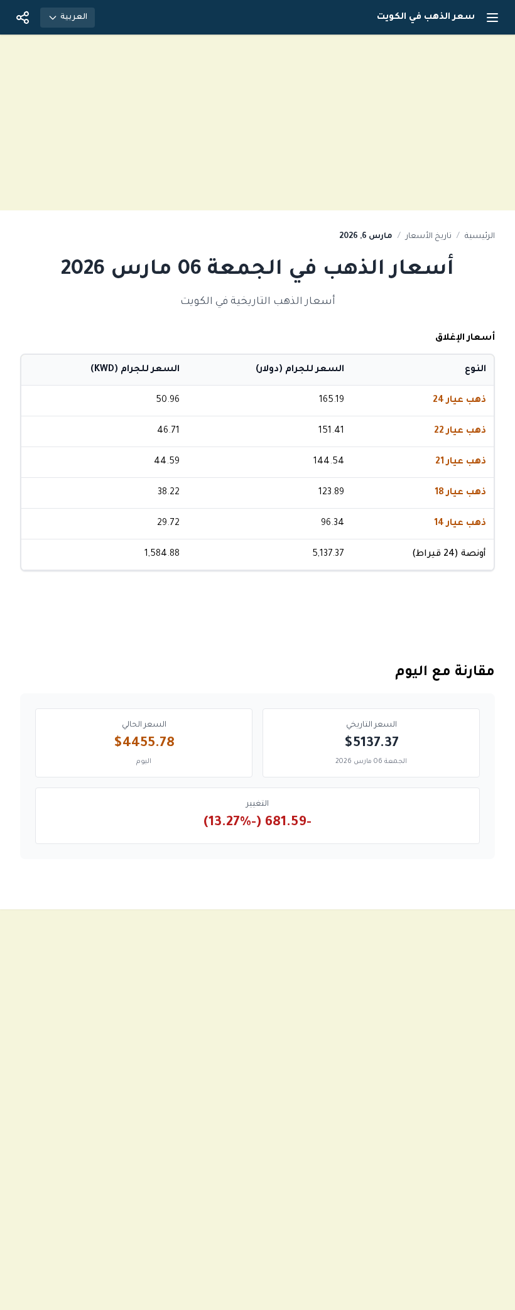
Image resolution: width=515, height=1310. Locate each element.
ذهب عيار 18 (460, 493)
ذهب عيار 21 (460, 462)
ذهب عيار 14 (460, 524)
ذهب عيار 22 (460, 431)
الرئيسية (480, 236)
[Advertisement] (257, 122)
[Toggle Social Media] (22, 17)
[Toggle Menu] (492, 17)
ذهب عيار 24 (459, 401)
